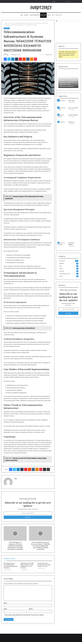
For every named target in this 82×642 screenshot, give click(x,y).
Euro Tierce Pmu (73, 108)
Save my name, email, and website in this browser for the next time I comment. (24, 614)
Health (49, 15)
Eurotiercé (71, 122)
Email (5, 609)
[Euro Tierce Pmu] (62, 110)
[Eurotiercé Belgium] (62, 245)
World (61, 276)
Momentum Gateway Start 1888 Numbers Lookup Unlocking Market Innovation (11, 565)
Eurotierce (43, 15)
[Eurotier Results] (62, 117)
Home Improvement (34, 15)
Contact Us (59, 15)
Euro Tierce (71, 100)
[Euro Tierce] (62, 103)
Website (31, 609)
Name (5, 603)
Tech (53, 15)
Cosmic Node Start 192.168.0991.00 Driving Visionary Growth (43, 564)
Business (26, 15)
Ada (7, 54)
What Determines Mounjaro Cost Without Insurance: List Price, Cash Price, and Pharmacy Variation (67, 82)
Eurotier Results (72, 115)
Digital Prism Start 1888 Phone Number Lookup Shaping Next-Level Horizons (27, 565)
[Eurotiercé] (62, 181)
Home (21, 15)
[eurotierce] (41, 7)
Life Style (61, 271)
